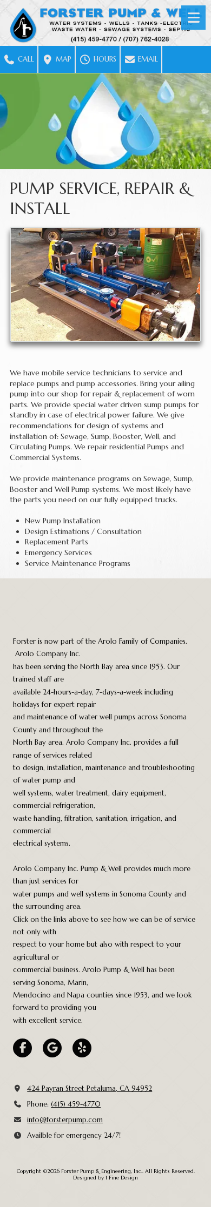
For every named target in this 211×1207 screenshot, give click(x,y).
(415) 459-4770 (76, 1104)
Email (147, 59)
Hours (103, 59)
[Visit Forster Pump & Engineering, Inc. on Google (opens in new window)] (52, 1048)
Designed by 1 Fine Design (105, 1177)
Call (25, 59)
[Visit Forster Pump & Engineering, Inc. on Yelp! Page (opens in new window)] (81, 1048)
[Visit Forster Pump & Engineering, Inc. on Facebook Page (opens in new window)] (22, 1048)
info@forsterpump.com (65, 1119)
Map (62, 59)
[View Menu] (193, 17)
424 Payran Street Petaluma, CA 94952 (89, 1088)
